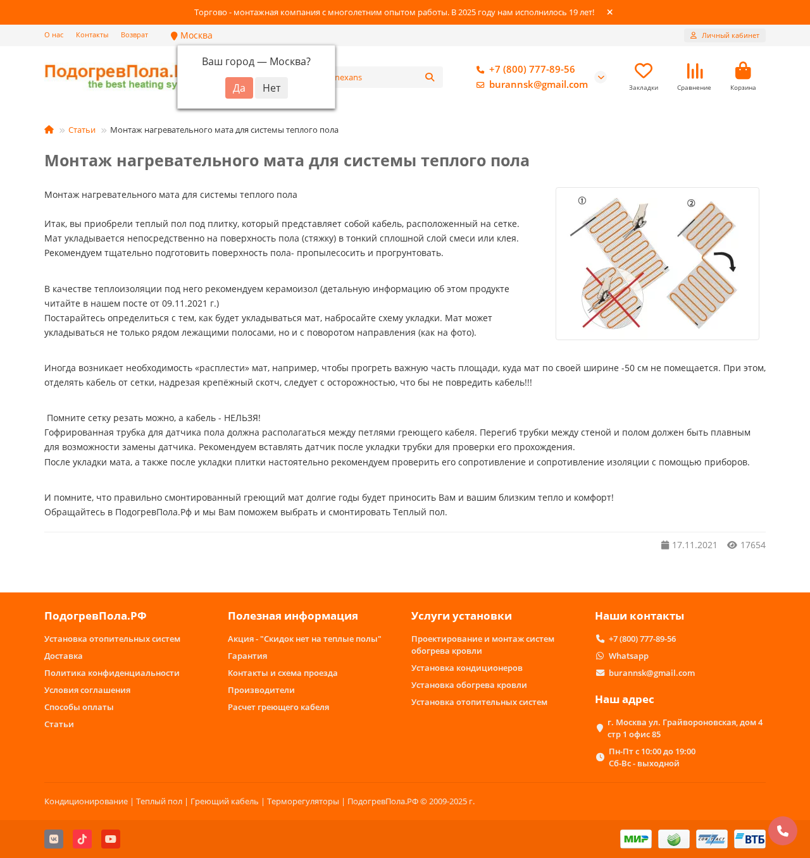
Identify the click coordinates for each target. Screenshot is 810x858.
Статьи (82, 129)
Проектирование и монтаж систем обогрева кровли (482, 644)
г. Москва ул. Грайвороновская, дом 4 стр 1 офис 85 (685, 728)
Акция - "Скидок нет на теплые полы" (305, 638)
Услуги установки (461, 615)
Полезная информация (293, 615)
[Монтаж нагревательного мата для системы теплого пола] (657, 263)
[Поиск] (429, 77)
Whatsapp (629, 655)
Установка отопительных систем (112, 638)
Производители (261, 690)
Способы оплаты (79, 707)
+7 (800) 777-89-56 (532, 69)
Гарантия (247, 655)
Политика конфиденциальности (112, 672)
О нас (53, 34)
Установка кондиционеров (467, 667)
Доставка (63, 655)
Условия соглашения (87, 690)
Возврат (134, 34)
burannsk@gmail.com (538, 84)
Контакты (92, 34)
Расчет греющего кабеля (278, 707)
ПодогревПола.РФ (95, 615)
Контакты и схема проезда (283, 672)
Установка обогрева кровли (469, 684)
